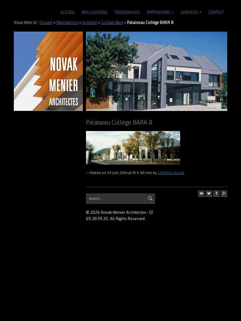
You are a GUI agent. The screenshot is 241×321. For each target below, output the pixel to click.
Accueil (67, 12)
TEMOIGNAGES (127, 12)
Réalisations (67, 22)
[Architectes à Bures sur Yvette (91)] (48, 71)
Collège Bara (112, 22)
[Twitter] (209, 193)
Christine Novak (171, 173)
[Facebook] (216, 193)
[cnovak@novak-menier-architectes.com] (201, 193)
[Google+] (224, 193)
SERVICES (189, 12)
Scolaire (89, 22)
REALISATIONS (95, 12)
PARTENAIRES (159, 12)
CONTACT (216, 12)
